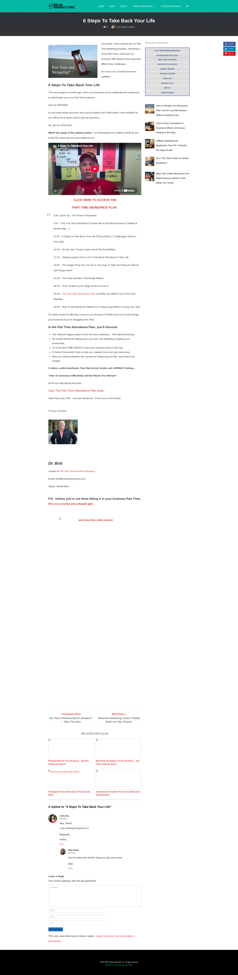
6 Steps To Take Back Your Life (119, 20)
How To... (167, 88)
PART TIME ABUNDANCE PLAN (95, 207)
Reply (62, 844)
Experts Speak (167, 93)
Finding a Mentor (167, 69)
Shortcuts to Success (167, 64)
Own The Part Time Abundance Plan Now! (76, 390)
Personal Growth (167, 74)
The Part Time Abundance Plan (79, 293)
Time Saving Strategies (167, 60)
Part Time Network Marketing (167, 51)
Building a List (167, 83)
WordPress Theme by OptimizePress (119, 965)
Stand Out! (167, 78)
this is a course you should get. (70, 503)
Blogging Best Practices (167, 55)
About (123, 6)
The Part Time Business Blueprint (77, 471)
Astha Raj (64, 816)
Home (101, 6)
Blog (112, 6)
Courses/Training (171, 6)
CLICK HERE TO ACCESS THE (94, 200)
